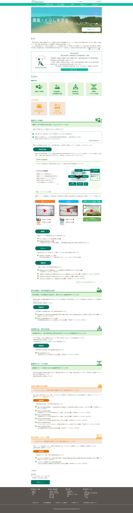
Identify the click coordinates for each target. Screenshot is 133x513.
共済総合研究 (69, 491)
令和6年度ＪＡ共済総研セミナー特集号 (47, 255)
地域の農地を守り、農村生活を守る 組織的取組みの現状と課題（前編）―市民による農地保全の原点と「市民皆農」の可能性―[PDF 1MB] (67, 314)
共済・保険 (51, 497)
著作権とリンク (75, 502)
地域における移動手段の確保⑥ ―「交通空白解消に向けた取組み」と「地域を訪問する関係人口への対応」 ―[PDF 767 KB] (64, 407)
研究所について (83, 4)
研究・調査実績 (60, 4)
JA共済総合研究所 (37, 1)
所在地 (85, 496)
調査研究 (34, 491)
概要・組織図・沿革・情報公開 (90, 492)
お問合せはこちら (91, 29)
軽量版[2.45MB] (45, 219)
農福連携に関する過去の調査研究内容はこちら (86, 282)
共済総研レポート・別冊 (72, 494)
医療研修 (34, 492)
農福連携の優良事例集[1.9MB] (46, 241)
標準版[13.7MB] (45, 222)
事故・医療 (51, 494)
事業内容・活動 (49, 4)
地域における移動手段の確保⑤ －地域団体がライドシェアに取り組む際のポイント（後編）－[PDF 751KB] (53, 411)
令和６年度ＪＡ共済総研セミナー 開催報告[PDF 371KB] (51, 278)
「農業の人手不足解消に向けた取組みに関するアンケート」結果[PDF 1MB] (55, 276)
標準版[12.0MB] (69, 222)
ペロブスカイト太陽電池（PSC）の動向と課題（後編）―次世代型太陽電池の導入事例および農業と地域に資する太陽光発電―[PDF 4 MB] (67, 458)
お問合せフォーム (40, 482)
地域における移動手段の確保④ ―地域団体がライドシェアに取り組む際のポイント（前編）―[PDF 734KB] (53, 415)
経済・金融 (51, 496)
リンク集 (86, 497)
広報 (33, 494)
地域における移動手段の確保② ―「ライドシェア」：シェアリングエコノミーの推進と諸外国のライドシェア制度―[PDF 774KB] (58, 423)
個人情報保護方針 (47, 502)
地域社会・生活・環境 (53, 492)
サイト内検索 (79, 1)
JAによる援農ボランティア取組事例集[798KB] (49, 238)
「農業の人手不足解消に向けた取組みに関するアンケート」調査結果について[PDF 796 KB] (59, 274)
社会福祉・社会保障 (53, 491)
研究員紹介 (86, 494)
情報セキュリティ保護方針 (61, 502)
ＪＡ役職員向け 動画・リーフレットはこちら (92, 219)
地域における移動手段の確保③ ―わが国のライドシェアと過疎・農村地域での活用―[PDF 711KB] (51, 419)
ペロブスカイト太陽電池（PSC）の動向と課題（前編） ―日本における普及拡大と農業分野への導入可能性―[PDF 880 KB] (51, 462)
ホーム (37, 4)
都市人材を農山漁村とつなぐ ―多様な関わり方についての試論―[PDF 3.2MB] (47, 353)
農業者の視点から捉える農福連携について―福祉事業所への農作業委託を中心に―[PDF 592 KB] (60, 270)
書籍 (68, 496)
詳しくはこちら (95, 49)
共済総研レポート (70, 492)
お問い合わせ (95, 4)
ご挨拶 (85, 491)
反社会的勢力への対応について (90, 502)
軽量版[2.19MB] (69, 219)
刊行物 (72, 4)
